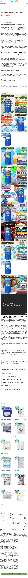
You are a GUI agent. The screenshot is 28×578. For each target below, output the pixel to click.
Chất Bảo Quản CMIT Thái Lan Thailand (6, 419)
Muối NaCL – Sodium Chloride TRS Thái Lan (20, 486)
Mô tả (1, 22)
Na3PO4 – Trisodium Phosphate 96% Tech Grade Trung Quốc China (20, 470)
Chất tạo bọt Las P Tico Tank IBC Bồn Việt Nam (7, 435)
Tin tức (2, 520)
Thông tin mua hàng (9, 22)
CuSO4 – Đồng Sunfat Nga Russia (5, 486)
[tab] (1, 22)
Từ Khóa (4, 22)
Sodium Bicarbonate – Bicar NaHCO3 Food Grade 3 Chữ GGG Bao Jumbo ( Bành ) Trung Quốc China (7, 504)
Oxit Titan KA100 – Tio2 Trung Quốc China (20, 452)
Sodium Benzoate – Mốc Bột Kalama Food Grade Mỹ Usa (20, 436)
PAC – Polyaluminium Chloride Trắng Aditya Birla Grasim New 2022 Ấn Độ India (6, 470)
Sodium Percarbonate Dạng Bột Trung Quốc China (20, 503)
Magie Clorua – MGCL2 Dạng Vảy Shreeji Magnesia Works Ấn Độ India (6, 453)
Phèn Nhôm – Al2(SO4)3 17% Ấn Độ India (20, 419)
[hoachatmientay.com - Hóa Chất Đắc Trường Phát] (14, 1)
